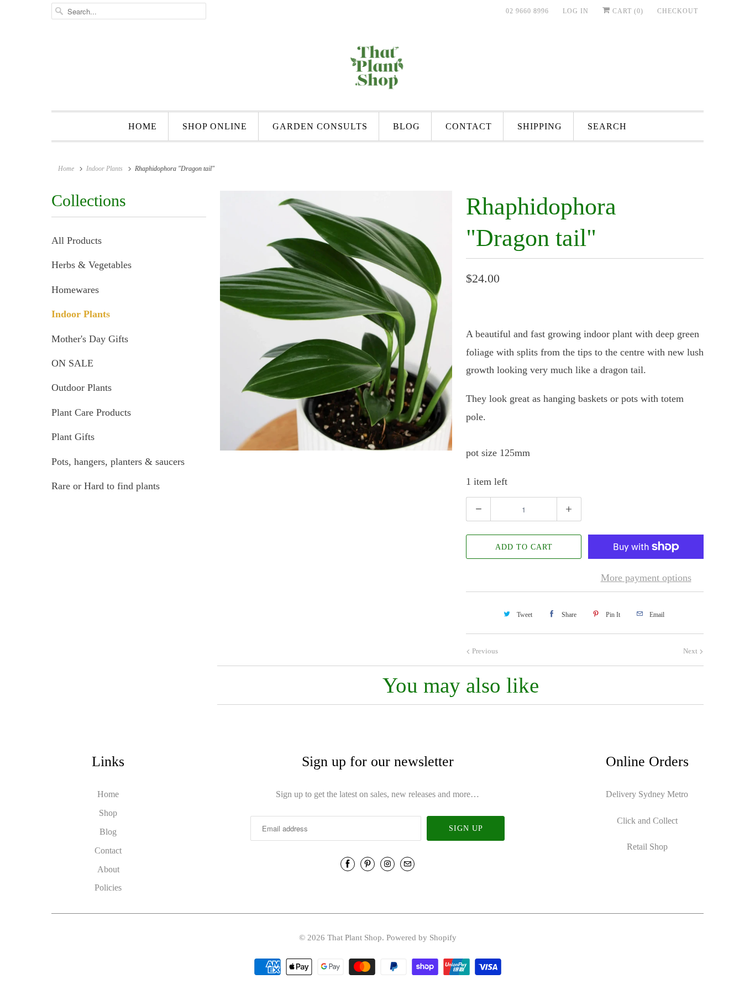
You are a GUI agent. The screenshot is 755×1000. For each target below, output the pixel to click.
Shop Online (214, 126)
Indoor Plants (80, 314)
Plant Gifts (73, 436)
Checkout (677, 11)
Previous (484, 651)
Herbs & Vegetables (91, 264)
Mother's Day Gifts (89, 338)
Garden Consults (320, 126)
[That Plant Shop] (377, 69)
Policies (108, 887)
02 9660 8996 (527, 11)
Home (142, 126)
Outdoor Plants (81, 387)
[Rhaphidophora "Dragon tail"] (336, 321)
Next (691, 651)
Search (607, 126)
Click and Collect (647, 820)
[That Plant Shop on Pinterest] (367, 864)
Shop (108, 813)
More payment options (646, 577)
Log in (576, 11)
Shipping (539, 126)
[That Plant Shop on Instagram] (387, 864)
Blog (406, 126)
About (108, 869)
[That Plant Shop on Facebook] (347, 864)
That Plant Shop (354, 937)
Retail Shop (647, 846)
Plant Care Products (91, 412)
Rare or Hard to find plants (105, 485)
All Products (76, 240)
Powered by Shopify (421, 937)
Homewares (75, 289)
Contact (468, 126)
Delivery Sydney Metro (647, 794)
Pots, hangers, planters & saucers (118, 461)
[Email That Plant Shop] (407, 864)
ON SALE (72, 363)
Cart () (626, 11)
